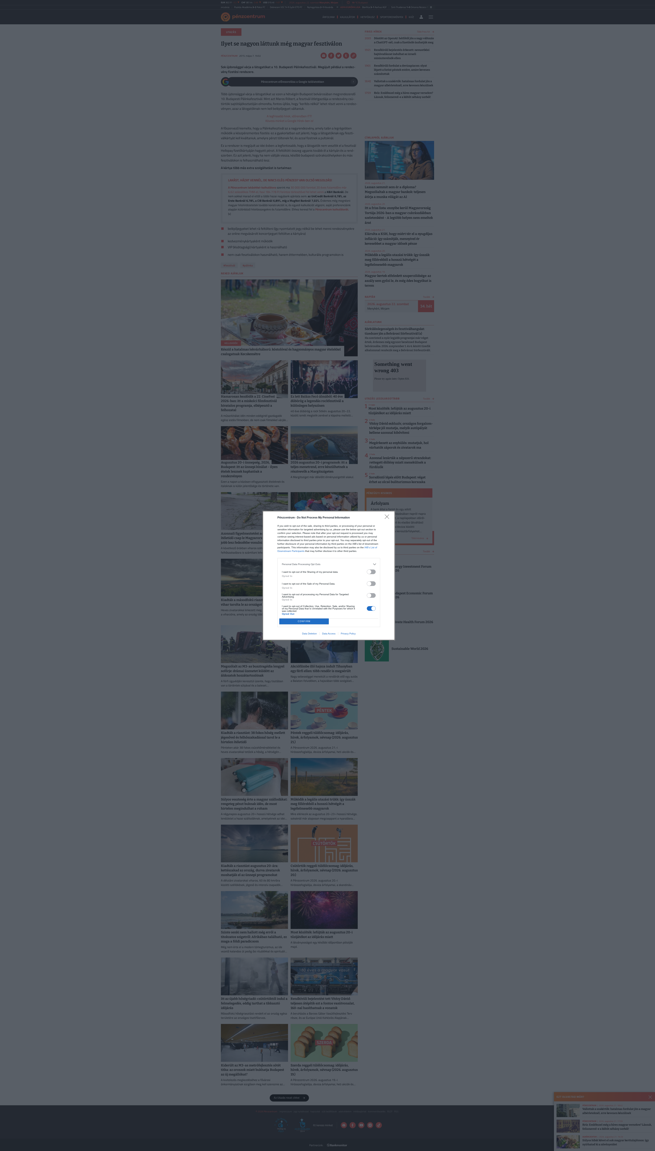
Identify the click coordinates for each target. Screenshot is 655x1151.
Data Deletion (309, 633)
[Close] (388, 518)
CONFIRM (304, 621)
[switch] (371, 572)
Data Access (328, 633)
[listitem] (329, 564)
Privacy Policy (348, 633)
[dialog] (329, 575)
